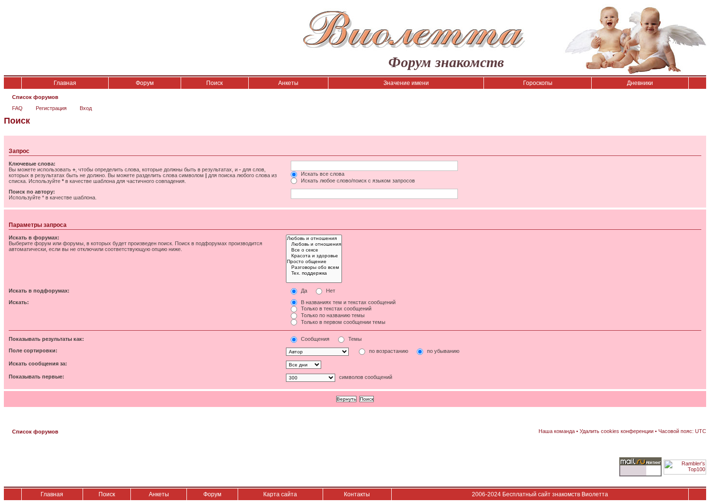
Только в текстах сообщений (335, 308)
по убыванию (442, 351)
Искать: (19, 302)
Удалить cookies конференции (616, 431)
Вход (86, 108)
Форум (145, 83)
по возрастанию (388, 351)
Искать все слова (321, 174)
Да (303, 291)
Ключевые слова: (32, 164)
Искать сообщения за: (38, 363)
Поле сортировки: (33, 350)
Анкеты (288, 83)
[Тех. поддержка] (314, 273)
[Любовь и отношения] (314, 238)
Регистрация (51, 108)
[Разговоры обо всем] (314, 267)
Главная (65, 83)
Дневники (640, 83)
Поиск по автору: (32, 192)
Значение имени (406, 83)
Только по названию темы (332, 315)
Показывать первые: (36, 376)
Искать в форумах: (34, 237)
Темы (354, 339)
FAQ (17, 108)
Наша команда (557, 431)
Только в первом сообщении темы (342, 322)
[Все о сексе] (314, 250)
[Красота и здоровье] (314, 256)
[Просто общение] (314, 262)
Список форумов (35, 97)
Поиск (214, 83)
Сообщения (314, 339)
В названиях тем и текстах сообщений (347, 302)
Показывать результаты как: (46, 339)
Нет (330, 291)
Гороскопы (538, 83)
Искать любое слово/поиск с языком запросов (357, 180)
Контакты (357, 494)
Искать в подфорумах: (39, 291)
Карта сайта (280, 494)
